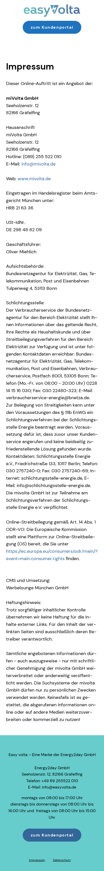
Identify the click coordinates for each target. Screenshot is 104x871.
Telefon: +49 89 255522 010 (52, 780)
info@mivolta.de (38, 164)
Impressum (37, 860)
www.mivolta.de (34, 179)
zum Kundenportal (52, 27)
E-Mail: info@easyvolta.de (52, 787)
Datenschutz (62, 860)
